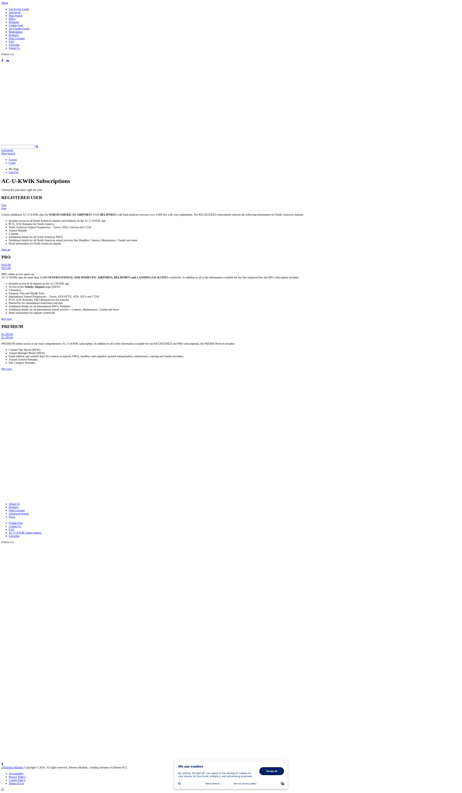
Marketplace (16, 31)
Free (3, 205)
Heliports (14, 22)
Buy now (6, 318)
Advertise (14, 44)
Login (25, 9)
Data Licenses (17, 38)
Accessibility (16, 773)
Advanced (14, 12)
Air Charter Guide (19, 28)
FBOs (12, 18)
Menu (4, 3)
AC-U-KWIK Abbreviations (25, 532)
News (12, 516)
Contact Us (15, 526)
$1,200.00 (7, 334)
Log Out (13, 172)
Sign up (5, 249)
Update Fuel (16, 25)
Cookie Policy (17, 780)
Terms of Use (16, 783)
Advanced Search (19, 513)
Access (13, 159)
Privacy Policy (18, 776)
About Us (14, 48)
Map (8, 153)
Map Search (15, 15)
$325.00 (6, 264)
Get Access (15, 9)
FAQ (11, 41)
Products (14, 35)
